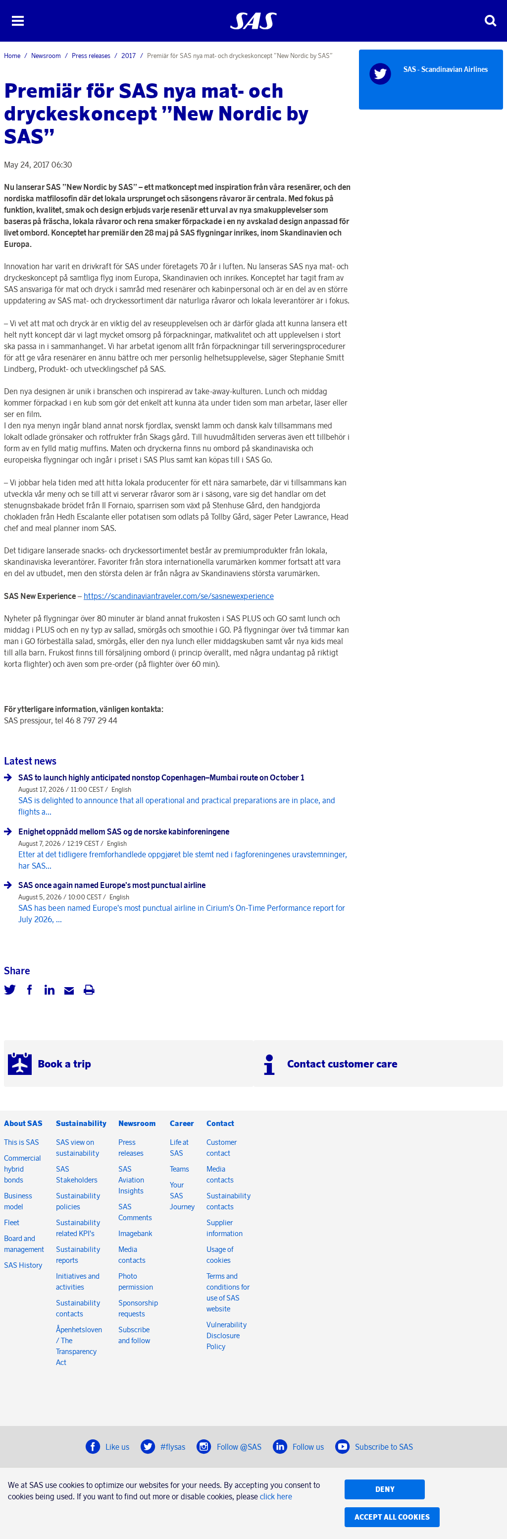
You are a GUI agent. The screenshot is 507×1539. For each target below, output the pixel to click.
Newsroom (46, 55)
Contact (220, 1123)
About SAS (23, 1123)
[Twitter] (10, 991)
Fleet (11, 1222)
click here (276, 1496)
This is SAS (21, 1142)
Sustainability (81, 1123)
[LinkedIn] (49, 991)
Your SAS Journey (182, 1195)
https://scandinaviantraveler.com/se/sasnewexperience (179, 596)
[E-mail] (69, 991)
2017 (128, 55)
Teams (179, 1169)
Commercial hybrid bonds (22, 1168)
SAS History (23, 1265)
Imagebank (135, 1233)
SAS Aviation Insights (131, 1179)
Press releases (91, 55)
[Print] (89, 991)
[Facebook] (30, 991)
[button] (17, 21)
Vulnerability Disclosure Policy (226, 1335)
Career (182, 1123)
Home (12, 55)
